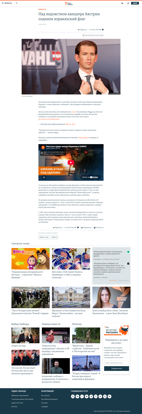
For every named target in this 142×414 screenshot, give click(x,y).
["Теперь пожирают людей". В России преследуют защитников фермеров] (86, 363)
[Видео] (122, 3)
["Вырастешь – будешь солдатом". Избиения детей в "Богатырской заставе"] (86, 335)
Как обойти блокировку (49, 399)
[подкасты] (128, 3)
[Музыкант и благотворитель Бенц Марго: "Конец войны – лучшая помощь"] (71, 297)
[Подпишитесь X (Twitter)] (82, 396)
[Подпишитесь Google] (73, 396)
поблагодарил (83, 138)
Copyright (44, 406)
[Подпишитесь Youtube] (86, 396)
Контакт (14, 406)
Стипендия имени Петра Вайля (22, 399)
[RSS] (100, 396)
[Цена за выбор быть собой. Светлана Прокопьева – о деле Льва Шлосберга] (111, 297)
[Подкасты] (105, 396)
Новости (42, 10)
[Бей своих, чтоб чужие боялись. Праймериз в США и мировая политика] (71, 258)
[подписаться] (109, 396)
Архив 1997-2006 (17, 403)
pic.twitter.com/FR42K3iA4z (48, 119)
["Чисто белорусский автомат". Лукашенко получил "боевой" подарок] (30, 297)
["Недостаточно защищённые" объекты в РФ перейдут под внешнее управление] (56, 335)
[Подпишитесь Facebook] (77, 396)
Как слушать (45, 395)
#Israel (74, 112)
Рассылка (44, 403)
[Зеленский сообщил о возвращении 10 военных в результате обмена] (56, 366)
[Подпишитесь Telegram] (91, 396)
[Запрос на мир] (25, 335)
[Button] (82, 30)
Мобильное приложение (19, 395)
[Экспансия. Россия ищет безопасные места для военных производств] (25, 357)
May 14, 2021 (70, 124)
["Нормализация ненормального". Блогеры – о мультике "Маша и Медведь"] (30, 258)
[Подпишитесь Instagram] (96, 396)
